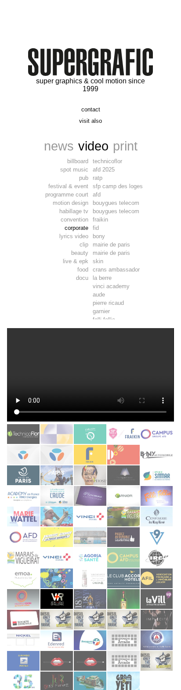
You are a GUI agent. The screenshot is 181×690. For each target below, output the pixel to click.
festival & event (68, 186)
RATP (97, 178)
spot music (74, 169)
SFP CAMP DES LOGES (118, 186)
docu (82, 278)
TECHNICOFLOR (107, 161)
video (93, 146)
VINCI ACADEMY (111, 286)
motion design (70, 203)
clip (84, 244)
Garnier (101, 311)
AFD (97, 194)
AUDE (99, 294)
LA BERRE (102, 278)
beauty (79, 253)
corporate (76, 228)
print (125, 146)
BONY (99, 236)
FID (96, 228)
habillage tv (73, 211)
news (59, 146)
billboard (77, 161)
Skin (98, 261)
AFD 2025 (104, 169)
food (82, 269)
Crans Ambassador (116, 269)
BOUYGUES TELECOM (116, 203)
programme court (66, 194)
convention (74, 219)
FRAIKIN (100, 219)
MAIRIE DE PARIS (111, 244)
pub (83, 178)
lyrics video (73, 236)
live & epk (75, 261)
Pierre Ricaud (108, 303)
